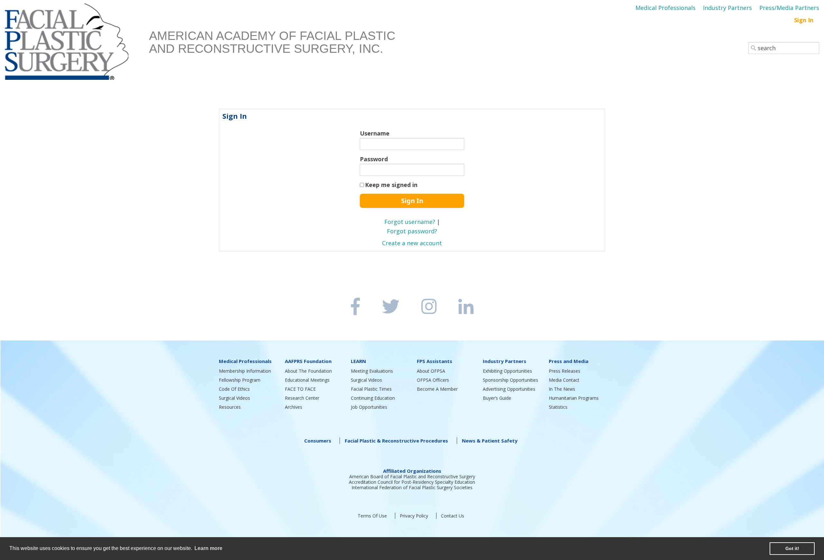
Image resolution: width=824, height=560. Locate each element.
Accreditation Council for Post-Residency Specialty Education (412, 482)
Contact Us (452, 516)
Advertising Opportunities (509, 389)
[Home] (77, 43)
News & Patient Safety (490, 440)
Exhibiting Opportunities (507, 371)
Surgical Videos (234, 398)
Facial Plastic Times (371, 389)
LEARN (358, 361)
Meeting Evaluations (372, 371)
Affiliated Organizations (412, 471)
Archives (293, 407)
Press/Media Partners (789, 8)
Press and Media (568, 361)
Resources (230, 407)
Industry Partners (727, 8)
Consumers (317, 440)
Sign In (803, 20)
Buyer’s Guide (497, 398)
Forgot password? (412, 231)
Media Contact (564, 380)
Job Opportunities (369, 407)
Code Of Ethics (234, 389)
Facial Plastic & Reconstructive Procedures (396, 440)
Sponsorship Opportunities (510, 380)
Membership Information (245, 371)
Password (374, 159)
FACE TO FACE (300, 389)
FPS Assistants (434, 361)
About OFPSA (431, 371)
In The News (562, 389)
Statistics (558, 407)
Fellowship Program (239, 380)
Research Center (302, 398)
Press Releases (564, 371)
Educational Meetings (307, 380)
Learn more (208, 548)
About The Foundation (308, 371)
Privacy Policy (414, 516)
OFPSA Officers (433, 380)
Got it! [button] (792, 548)
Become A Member (437, 389)
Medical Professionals (665, 8)
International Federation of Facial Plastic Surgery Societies (412, 487)
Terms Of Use (372, 516)
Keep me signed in (391, 185)
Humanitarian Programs (574, 398)
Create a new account (412, 243)
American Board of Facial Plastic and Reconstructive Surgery (412, 476)
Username (374, 133)
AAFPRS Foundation (308, 361)
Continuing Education (373, 398)
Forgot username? (409, 222)
